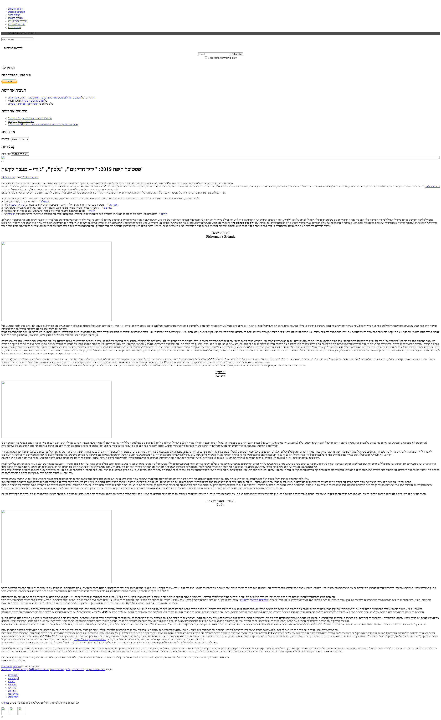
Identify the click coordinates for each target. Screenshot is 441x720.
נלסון (67, 669)
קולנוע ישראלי (20, 669)
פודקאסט (13, 693)
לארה (92, 210)
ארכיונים (6, 139)
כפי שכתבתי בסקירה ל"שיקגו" (90, 639)
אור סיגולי (10, 177)
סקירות (17, 666)
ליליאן (164, 213)
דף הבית (13, 675)
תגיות (11, 681)
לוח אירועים (14, 27)
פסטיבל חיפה (57, 669)
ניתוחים (12, 687)
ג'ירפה (10, 213)
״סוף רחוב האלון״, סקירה (21, 121)
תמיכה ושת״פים (16, 24)
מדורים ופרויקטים (17, 21)
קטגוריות (6, 153)
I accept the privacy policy (222, 57)
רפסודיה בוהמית (259, 600)
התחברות (13, 696)
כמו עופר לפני (432, 186)
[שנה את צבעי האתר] (2, 161)
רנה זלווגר (6, 669)
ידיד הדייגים (78, 669)
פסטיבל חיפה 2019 (39, 669)
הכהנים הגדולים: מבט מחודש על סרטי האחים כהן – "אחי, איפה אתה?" (51, 97)
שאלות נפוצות (15, 18)
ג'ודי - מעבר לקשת (95, 669)
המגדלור (44, 201)
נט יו (6, 702)
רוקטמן (243, 600)
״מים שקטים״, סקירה (32, 100)
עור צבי (107, 207)
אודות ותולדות (15, 8)
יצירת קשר (14, 14)
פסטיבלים (6, 666)
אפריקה (113, 204)
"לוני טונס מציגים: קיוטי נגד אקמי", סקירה (30, 118)
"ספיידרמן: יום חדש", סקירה (23, 103)
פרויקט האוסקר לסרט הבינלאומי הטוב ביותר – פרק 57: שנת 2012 (43, 124)
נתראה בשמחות (15, 204)
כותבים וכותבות (16, 11)
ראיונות (12, 690)
